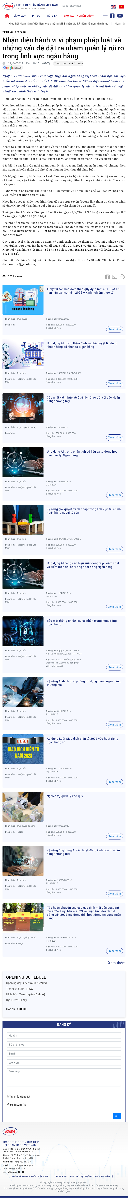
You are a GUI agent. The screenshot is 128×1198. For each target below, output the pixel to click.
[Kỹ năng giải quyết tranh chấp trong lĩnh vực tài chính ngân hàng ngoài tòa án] (23, 519)
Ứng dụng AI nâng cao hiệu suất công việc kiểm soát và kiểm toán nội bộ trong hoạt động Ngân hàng (83, 565)
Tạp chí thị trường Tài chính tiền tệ (91, 1176)
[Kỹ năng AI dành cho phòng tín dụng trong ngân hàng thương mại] (23, 691)
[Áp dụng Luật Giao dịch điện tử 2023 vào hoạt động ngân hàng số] (23, 749)
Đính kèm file (18, 1104)
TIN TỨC (35, 16)
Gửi (117, 1116)
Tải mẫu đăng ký (19, 1096)
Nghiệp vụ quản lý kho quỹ (65, 796)
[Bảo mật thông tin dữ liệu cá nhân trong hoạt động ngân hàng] (23, 631)
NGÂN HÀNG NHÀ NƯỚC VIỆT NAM (30, 1176)
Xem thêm (114, 329)
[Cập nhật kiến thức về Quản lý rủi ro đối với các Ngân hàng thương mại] (23, 407)
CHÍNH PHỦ (60, 1176)
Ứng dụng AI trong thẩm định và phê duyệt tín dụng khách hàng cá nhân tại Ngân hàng (82, 345)
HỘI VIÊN (52, 16)
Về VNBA (19, 16)
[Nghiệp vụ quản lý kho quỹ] (23, 806)
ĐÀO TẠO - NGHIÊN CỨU (78, 16)
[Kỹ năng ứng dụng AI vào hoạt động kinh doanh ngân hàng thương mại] (23, 860)
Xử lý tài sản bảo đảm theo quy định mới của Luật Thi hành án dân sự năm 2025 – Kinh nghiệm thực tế (83, 290)
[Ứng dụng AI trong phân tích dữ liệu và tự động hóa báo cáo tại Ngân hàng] (23, 462)
